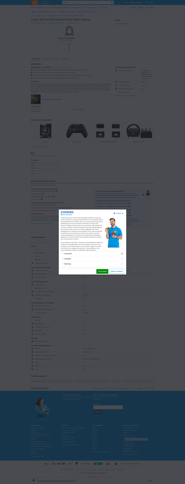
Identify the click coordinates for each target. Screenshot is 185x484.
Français (118, 213)
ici (85, 242)
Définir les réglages (117, 271)
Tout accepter (102, 271)
